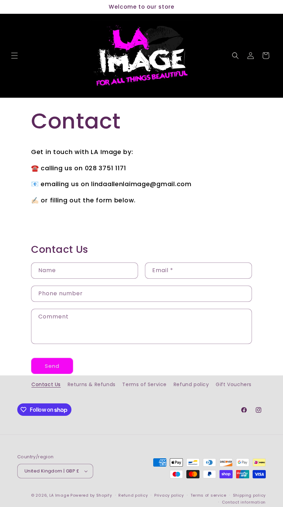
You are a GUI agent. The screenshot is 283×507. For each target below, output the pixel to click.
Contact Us (46, 384)
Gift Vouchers (234, 384)
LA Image (59, 495)
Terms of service (208, 495)
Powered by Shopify (91, 495)
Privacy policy (169, 495)
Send (52, 366)
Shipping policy (249, 495)
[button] (14, 55)
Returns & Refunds (92, 384)
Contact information (244, 502)
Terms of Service (144, 384)
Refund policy (191, 384)
